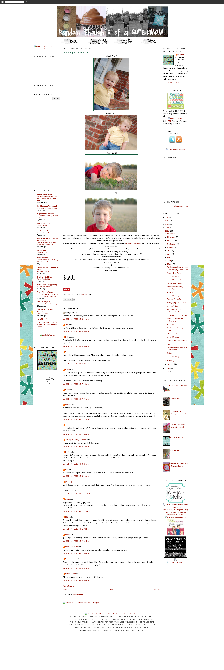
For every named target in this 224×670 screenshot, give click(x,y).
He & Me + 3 (42, 319)
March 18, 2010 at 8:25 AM (76, 464)
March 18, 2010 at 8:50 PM (76, 580)
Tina (67, 325)
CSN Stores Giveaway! (178, 385)
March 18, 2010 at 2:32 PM (76, 541)
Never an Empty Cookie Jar (177, 341)
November (171, 237)
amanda (68, 405)
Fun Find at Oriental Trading (47, 304)
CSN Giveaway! (175, 398)
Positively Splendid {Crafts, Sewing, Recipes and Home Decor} (48, 324)
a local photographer (133, 243)
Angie (67, 499)
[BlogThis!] (66, 299)
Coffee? (170, 353)
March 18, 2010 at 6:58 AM (76, 346)
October (170, 241)
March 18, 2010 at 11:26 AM (76, 511)
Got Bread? (171, 324)
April (169, 261)
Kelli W (180, 55)
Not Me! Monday (173, 276)
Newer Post (67, 590)
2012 (167, 224)
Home (112, 590)
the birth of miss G (43, 272)
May (169, 257)
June (169, 254)
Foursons (68, 352)
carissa (68, 425)
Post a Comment (69, 586)
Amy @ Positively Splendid (75, 440)
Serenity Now (42, 258)
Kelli (67, 337)
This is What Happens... (176, 283)
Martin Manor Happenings (47, 285)
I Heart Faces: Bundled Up (177, 315)
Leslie (67, 369)
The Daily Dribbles (44, 277)
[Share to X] (69, 299)
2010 (167, 231)
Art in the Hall (174, 451)
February (170, 361)
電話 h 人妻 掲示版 (43, 279)
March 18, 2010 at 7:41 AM (76, 419)
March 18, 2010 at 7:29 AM (76, 399)
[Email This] (64, 299)
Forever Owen (70, 574)
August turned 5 (42, 252)
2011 (167, 228)
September (171, 244)
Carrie (67, 390)
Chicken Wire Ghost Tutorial (47, 208)
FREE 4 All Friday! (174, 280)
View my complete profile (174, 82)
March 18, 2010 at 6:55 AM (76, 331)
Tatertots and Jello (44, 194)
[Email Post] (89, 294)
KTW (67, 452)
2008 (167, 372)
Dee (66, 470)
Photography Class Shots (76, 52)
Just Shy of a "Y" (44, 223)
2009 (167, 368)
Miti (66, 517)
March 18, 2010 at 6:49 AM (76, 319)
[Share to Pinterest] (73, 299)
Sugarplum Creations (45, 214)
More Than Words (72, 547)
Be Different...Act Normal (47, 206)
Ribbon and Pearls (173, 334)
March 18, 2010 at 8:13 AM (76, 446)
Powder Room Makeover (45, 233)
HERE (169, 121)
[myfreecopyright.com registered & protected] (112, 614)
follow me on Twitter (181, 206)
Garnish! (170, 292)
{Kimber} (68, 482)
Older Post (156, 590)
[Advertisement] (44, 144)
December (171, 234)
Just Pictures (76, 296)
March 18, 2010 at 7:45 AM (76, 434)
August (170, 247)
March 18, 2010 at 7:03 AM (76, 364)
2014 (167, 217)
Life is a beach (42, 225)
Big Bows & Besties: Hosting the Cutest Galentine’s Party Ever (47, 198)
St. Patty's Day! (173, 306)
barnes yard (41, 250)
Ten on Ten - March (43, 287)
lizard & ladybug (43, 302)
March (170, 264)
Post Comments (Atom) (82, 594)
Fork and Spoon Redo (175, 299)
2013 (167, 221)
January (170, 364)
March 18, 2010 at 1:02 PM (76, 529)
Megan (67, 534)
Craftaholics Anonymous (47, 231)
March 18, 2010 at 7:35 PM (76, 553)
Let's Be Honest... (43, 314)
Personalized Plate (174, 273)
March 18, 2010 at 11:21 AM (76, 494)
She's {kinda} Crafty (45, 292)
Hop (168, 344)
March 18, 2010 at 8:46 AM (76, 476)
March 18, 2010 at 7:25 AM (76, 384)
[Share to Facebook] (71, 299)
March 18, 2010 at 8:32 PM (76, 568)
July (169, 251)
